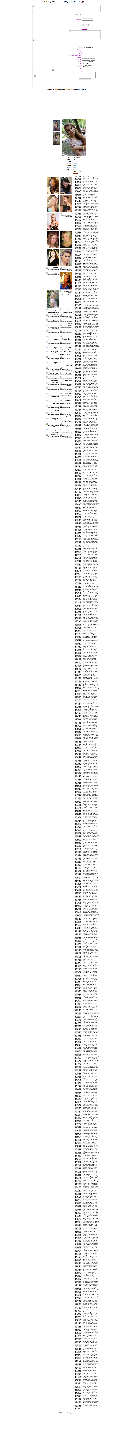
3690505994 (78, 912)
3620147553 (78, 405)
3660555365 (78, 482)
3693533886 (78, 1279)
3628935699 (78, 1199)
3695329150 (78, 795)
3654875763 (78, 225)
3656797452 (78, 943)
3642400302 (78, 554)
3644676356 (78, 459)
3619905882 (78, 1034)
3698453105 (78, 643)
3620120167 (78, 1396)
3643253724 (78, 250)
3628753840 (78, 1192)
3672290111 (78, 810)
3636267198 (78, 1370)
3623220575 (78, 655)
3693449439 (78, 751)
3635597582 (78, 920)
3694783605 (78, 1083)
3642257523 (78, 1310)
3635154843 (78, 1059)
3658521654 (78, 1252)
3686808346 (78, 579)
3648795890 (78, 779)
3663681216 (78, 1334)
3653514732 (78, 645)
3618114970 (78, 713)
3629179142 (78, 988)
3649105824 (78, 1282)
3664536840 (78, 314)
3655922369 (78, 386)
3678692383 (78, 762)
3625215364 (78, 567)
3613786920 (78, 1228)
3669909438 (78, 1089)
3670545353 (78, 1148)
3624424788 (78, 1105)
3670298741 (78, 373)
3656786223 (78, 1407)
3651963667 (78, 469)
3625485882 (78, 1136)
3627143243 (78, 1038)
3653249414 (78, 1004)
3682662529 (78, 1288)
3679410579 (78, 1070)
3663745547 (78, 851)
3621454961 (78, 1240)
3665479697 (78, 1222)
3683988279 (78, 402)
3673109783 (78, 911)
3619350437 (78, 418)
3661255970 (78, 721)
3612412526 (78, 1361)
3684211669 (78, 1215)
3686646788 (78, 517)
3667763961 (78, 1184)
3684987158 (78, 430)
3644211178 (78, 1208)
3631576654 (78, 256)
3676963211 (78, 259)
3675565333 (78, 187)
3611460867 (78, 1322)
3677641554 (78, 1044)
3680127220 (78, 792)
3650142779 (78, 1313)
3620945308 (78, 381)
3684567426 (78, 782)
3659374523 (78, 923)
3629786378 (78, 409)
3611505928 (78, 684)
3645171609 (78, 924)
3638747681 (78, 895)
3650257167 (78, 247)
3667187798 (78, 1164)
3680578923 (78, 1217)
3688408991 (78, 392)
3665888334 (78, 264)
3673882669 (78, 984)
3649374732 (78, 942)
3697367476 (78, 1399)
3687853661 (78, 1263)
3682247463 (78, 1013)
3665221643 (78, 452)
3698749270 (78, 1097)
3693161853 (78, 574)
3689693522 (78, 203)
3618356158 (78, 316)
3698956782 (78, 975)
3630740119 (78, 313)
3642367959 (78, 338)
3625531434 (78, 681)
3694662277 (78, 735)
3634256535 (78, 1290)
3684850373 (78, 393)
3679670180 (78, 757)
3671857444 (78, 1221)
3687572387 (78, 1010)
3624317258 (78, 722)
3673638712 (78, 437)
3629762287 (78, 1155)
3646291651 (78, 1268)
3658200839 (78, 656)
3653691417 (78, 596)
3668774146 (78, 406)
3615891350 (78, 585)
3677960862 (78, 1233)
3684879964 (78, 450)
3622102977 (78, 1238)
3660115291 (78, 1139)
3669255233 (78, 987)
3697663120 (78, 351)
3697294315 (78, 1331)
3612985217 (78, 364)
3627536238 (78, 479)
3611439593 (78, 1102)
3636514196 (78, 595)
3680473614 (78, 852)
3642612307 (78, 740)
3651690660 (78, 1247)
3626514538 (78, 1253)
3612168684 (78, 1023)
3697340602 (78, 642)
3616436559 (78, 687)
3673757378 (78, 965)
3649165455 (78, 866)
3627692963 (78, 915)
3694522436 (78, 536)
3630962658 (78, 1021)
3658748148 (78, 1022)
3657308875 (78, 1057)
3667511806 (78, 702)
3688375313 (78, 1114)
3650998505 (78, 814)
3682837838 (78, 355)
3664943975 (78, 506)
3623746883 (78, 1002)
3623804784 (78, 1297)
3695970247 (78, 1176)
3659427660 (78, 1162)
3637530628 (78, 324)
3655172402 (78, 672)
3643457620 (78, 785)
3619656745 (78, 267)
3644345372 (78, 940)
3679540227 (78, 694)
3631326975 (78, 229)
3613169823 (78, 1085)
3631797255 (78, 1408)
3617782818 (78, 298)
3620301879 (78, 855)
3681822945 (78, 376)
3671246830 (78, 1094)
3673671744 (78, 321)
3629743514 (78, 301)
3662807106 (78, 994)
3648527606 (78, 794)
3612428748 (78, 741)
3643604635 (78, 839)
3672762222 (78, 1032)
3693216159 (78, 1350)
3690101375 (78, 1069)
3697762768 (78, 580)
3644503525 (78, 1309)
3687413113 (78, 715)
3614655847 (78, 797)
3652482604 (78, 1377)
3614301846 (78, 773)
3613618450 (78, 909)
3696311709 (78, 969)
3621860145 (78, 754)
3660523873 (78, 697)
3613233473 (78, 218)
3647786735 (78, 566)
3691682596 (78, 1110)
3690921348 (78, 846)
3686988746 (78, 980)
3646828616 (78, 231)
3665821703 (78, 352)
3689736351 (78, 708)
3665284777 (78, 1355)
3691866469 (78, 997)
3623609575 (78, 772)
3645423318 (78, 275)
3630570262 (78, 674)
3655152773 (78, 1328)
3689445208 (78, 1385)
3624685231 (78, 1203)
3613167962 (78, 242)
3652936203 (78, 1303)
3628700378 (78, 889)
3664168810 (78, 614)
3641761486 (78, 1174)
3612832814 (78, 273)
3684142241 (78, 826)
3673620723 (78, 251)
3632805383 (78, 494)
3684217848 (78, 1285)
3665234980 (78, 361)
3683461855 (78, 1067)
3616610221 (78, 781)
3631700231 (78, 244)
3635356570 (78, 978)
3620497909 (78, 291)
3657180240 (78, 282)
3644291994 (78, 453)
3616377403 (78, 770)
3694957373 (78, 1329)
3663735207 (78, 1190)
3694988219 (78, 1244)
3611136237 (78, 1133)
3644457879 (78, 1015)
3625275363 (78, 604)
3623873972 (78, 668)
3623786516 (78, 390)
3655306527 (78, 971)
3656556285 (78, 514)
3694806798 (78, 180)
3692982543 (78, 495)
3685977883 (78, 974)
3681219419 (78, 288)
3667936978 (78, 1075)
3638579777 (78, 845)
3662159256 (78, 1301)
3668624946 (78, 901)
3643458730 (78, 1404)
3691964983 (78, 1320)
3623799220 (78, 820)
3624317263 (78, 1230)
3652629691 (78, 544)
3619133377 (78, 501)
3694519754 (78, 712)
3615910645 (78, 538)
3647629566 (78, 768)
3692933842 (78, 431)
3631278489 (78, 1145)
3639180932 (78, 861)
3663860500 (78, 1224)
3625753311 (78, 307)
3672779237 (78, 1398)
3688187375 (78, 832)
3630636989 (78, 953)
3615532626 (78, 898)
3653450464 (78, 332)
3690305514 (78, 822)
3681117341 (78, 1319)
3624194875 (78, 823)
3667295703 (78, 646)
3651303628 (78, 626)
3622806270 (78, 1209)
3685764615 (78, 1053)
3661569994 (78, 983)
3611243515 (78, 691)
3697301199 (78, 944)
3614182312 (78, 427)
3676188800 (78, 1119)
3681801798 (78, 937)
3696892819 (78, 1048)
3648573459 (78, 633)
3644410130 (78, 1348)
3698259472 (78, 1170)
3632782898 (78, 949)
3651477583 (78, 930)
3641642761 (78, 612)
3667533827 (78, 387)
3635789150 (78, 1050)
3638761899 (78, 1091)
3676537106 (78, 1025)
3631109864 (78, 1225)
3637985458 (78, 1167)
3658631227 (78, 1272)
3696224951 (78, 1123)
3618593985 (78, 547)
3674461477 (78, 1316)
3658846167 (78, 564)
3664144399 (78, 1180)
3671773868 (78, 335)
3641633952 (78, 877)
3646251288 (78, 197)
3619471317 (78, 1095)
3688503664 (78, 1250)
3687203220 (78, 340)
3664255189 (78, 917)
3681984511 (78, 784)
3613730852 (78, 709)
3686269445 (78, 1165)
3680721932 (78, 1040)
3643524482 (78, 1307)
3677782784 (78, 858)
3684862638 (78, 1154)
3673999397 (78, 191)
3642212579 (78, 560)
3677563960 (78, 1152)
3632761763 (78, 238)
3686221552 (78, 803)
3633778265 (78, 491)
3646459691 (78, 1047)
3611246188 (78, 555)
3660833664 (78, 297)
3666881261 (78, 756)
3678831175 (78, 1274)
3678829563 (78, 472)
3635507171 (78, 763)
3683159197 (78, 955)
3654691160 (78, 1186)
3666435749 (78, 1073)
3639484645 (78, 383)
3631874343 (78, 896)
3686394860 (78, 1101)
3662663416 (78, 1132)
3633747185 (78, 962)
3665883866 (78, 463)
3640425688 (78, 648)
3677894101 (78, 498)
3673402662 (78, 551)
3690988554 (78, 1130)
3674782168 (78, 1405)
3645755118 (78, 874)
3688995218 (78, 428)
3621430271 (78, 240)
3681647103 (78, 928)
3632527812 (78, 466)
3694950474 (78, 397)
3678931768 (78, 1078)
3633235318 (78, 939)
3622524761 (78, 1358)
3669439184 (78, 996)
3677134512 (78, 1041)
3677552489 (78, 788)
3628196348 (78, 468)
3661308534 (78, 1234)
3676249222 (78, 333)
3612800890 (78, 1092)
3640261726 (78, 1372)
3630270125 (78, 885)
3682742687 (78, 765)
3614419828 (78, 1401)
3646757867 (78, 958)
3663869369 (78, 766)
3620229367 (78, 743)
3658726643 (78, 639)
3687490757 (78, 601)
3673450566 (78, 908)
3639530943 (78, 841)
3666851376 (78, 836)
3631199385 (78, 512)
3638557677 (78, 520)
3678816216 (78, 422)
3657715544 (78, 807)
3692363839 (78, 760)
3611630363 (78, 1306)
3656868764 (78, 276)
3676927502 (78, 1367)
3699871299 (78, 223)
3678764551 (78, 1391)
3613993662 (78, 1389)
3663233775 (78, 791)
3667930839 (78, 1357)
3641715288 (78, 1376)
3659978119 (78, 1045)
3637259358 (78, 914)
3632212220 (78, 228)
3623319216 (78, 1271)
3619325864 (78, 465)
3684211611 (78, 857)
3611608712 (78, 1304)
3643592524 (78, 457)
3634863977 (78, 1159)
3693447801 (78, 1339)
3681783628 (78, 665)
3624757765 (78, 1081)
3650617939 (78, 1218)
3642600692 (78, 876)
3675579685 (78, 460)
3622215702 (78, 703)
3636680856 (78, 1202)
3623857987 (78, 1395)
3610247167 (78, 731)
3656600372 (78, 266)
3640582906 (78, 263)
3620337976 (78, 904)
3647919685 (78, 1256)
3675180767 (78, 1347)
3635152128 (78, 611)
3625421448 (78, 329)
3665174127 (78, 588)
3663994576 (78, 738)
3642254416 (78, 476)
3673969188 (78, 640)
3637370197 (78, 1323)
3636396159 (78, 629)
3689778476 (78, 744)
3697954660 (78, 1066)
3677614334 (78, 1380)
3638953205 (78, 1195)
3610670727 (78, 433)
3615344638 (78, 563)
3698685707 (78, 503)
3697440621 (78, 1129)
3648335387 (78, 999)
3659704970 (78, 972)
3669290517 (78, 1012)
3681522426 (78, 732)
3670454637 (78, 283)
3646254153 (78, 261)
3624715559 (78, 1205)
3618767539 (78, 485)
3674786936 (78, 1366)
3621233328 (78, 819)
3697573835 (78, 326)
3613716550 (78, 1183)
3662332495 (78, 342)
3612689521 (78, 185)
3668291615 (78, 403)
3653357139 (78, 346)
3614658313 (78, 444)
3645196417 (78, 830)
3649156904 (78, 705)
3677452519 (78, 905)
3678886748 (78, 436)
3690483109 (78, 1168)
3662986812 (78, 504)
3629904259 (78, 384)
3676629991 (78, 441)
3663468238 (78, 677)
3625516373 (78, 1379)
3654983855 (78, 1281)
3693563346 (78, 1241)
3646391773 (78, 1275)
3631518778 (78, 317)
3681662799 (78, 183)
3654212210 (78, 804)
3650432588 (78, 493)
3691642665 (78, 1142)
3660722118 (78, 200)
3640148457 (78, 348)
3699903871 (78, 607)
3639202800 (78, 1351)
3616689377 (78, 177)
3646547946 (78, 1193)
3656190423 (78, 438)
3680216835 (78, 1181)
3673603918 (78, 727)
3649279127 (78, 1198)
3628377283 (78, 212)
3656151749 (78, 1149)
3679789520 (78, 1296)
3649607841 (78, 801)
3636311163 (78, 1124)
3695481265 (78, 447)
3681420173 (78, 535)
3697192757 (78, 305)
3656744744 (78, 1335)
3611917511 (78, 659)
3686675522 (78, 304)
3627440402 (78, 1108)
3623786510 (78, 417)
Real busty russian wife (89, 378)
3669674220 (78, 1007)
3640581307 (78, 1260)
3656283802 (78, 952)
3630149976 (78, 680)
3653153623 (78, 950)
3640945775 (78, 630)
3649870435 (78, 1173)
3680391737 (78, 1325)
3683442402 (78, 354)
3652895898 (78, 232)
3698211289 (78, 591)
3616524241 (78, 237)
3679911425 (78, 395)
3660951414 (78, 358)
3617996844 (78, 1291)
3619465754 (78, 526)
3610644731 (78, 1113)
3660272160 (78, 863)
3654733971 (78, 1063)
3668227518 (78, 1294)
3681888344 (78, 750)
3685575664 (78, 1116)
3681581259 (78, 653)
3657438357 (78, 1246)
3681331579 (78, 1003)
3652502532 (78, 215)
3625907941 (78, 1072)
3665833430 (78, 1393)
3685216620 (78, 956)
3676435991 (78, 1187)
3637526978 (78, 833)
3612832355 (78, 617)
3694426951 (78, 1345)
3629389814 (78, 598)
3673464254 (78, 1278)
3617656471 (78, 1287)
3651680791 (78, 605)
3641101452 (78, 776)
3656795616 (78, 902)
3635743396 (78, 525)
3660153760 (78, 1035)
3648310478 (78, 1126)
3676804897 (78, 319)
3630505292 (78, 1107)
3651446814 (78, 184)
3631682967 (78, 434)
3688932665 (78, 662)
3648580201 (78, 1392)
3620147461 (78, 531)
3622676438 (78, 1276)
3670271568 (78, 1344)
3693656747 (78, 443)
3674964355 (78, 696)
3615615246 (78, 558)
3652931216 (78, 759)
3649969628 (78, 1237)
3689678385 (78, 412)
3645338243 (78, 241)
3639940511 (78, 1054)
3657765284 (78, 213)
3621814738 (78, 593)
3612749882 (78, 424)
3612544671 (78, 269)
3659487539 (78, 747)
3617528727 (78, 1098)
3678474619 (78, 196)
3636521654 (78, 582)
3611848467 (78, 716)
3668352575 (78, 690)
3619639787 (78, 842)
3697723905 (78, 1236)
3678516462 (78, 1341)
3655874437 (78, 295)
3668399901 (78, 411)
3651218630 (78, 1211)
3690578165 (78, 1009)
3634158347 (78, 933)
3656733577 (78, 278)
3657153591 (78, 798)
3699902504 (78, 936)
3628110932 (78, 1269)
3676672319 (78, 367)
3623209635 (78, 272)
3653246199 (78, 981)
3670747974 (78, 854)
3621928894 (78, 746)
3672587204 (78, 1079)
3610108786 (78, 569)
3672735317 (78, 710)
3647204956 (78, 871)
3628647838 (78, 848)
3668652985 (78, 1051)
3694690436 (78, 811)
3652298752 (78, 991)
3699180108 (78, 561)
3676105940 (78, 817)
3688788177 (78, 1082)
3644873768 (78, 488)
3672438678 (78, 285)
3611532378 (78, 892)
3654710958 (78, 330)
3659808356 (78, 1214)
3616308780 (78, 377)
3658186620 (78, 1061)
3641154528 (78, 800)
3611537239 (78, 867)
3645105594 (78, 1143)
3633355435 (78, 599)
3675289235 (78, 1111)
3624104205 (78, 1284)
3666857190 (78, 425)
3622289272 (78, 497)
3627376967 (78, 576)
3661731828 (78, 396)
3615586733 (78, 586)
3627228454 (78, 323)
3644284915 (78, 700)
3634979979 (78, 419)
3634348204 (78, 210)
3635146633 (78, 661)
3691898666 (78, 1206)
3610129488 (78, 370)
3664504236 (78, 899)
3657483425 (78, 860)
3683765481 (78, 1121)
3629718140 (78, 1086)
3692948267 (78, 389)
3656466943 (78, 440)
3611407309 (78, 1037)
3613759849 (78, 873)
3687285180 (78, 548)
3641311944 (78, 292)
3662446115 (78, 336)
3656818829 (78, 670)
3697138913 (78, 1255)
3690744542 (78, 204)
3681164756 (78, 829)
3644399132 (78, 500)
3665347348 (78, 1326)
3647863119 (78, 589)
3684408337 (78, 199)
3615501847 (78, 345)
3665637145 (78, 523)
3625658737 (78, 1293)
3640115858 (78, 583)
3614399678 (78, 1127)
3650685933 (78, 528)
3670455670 (78, 624)
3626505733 (78, 1360)
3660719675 (78, 849)
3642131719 (78, 961)
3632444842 (78, 181)
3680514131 (78, 827)
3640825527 (78, 1386)
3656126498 (78, 1369)
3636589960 (78, 478)
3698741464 (78, 456)
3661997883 (78, 699)
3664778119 (78, 621)
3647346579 (78, 693)
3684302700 (78, 719)
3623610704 (78, 327)
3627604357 (78, 222)
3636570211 (78, 320)
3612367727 (78, 1383)
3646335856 (78, 906)
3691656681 (78, 1088)
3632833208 (78, 300)
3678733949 (78, 234)
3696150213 (78, 686)
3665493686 (78, 1312)
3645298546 (78, 529)
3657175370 (78, 1151)
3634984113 (78, 671)
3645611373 (78, 664)
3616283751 (78, 475)
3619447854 (78, 868)
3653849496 (78, 245)
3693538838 (78, 308)
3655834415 (78, 658)
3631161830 (78, 522)
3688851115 (78, 608)
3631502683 (78, 632)
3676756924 (78, 959)
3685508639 (78, 993)
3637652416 (78, 194)
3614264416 (78, 374)
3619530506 (78, 1338)
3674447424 (78, 1257)
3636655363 (78, 1029)
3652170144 (78, 931)
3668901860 (78, 627)
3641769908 (78, 253)
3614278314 (78, 280)
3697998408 (78, 729)
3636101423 (78, 1028)
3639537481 (78, 838)
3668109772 (78, 190)
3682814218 (78, 1196)
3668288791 (78, 545)
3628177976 (78, 1177)
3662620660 (78, 570)
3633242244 (78, 678)
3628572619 (78, 254)
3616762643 (78, 481)
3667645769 (78, 257)
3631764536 (78, 816)
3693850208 (78, 728)
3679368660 (78, 825)
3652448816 (78, 455)
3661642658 (78, 778)
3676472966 (78, 1382)
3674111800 (78, 615)
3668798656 (78, 1262)
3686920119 (78, 1266)
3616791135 (78, 964)
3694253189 (78, 1300)
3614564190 (78, 193)
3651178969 (78, 927)
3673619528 (78, 887)
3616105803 (78, 966)
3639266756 (78, 718)
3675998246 (78, 414)
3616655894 (78, 1231)
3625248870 (78, 1042)
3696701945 (78, 1117)
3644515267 (78, 1158)
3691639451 (78, 734)
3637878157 (78, 519)
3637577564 (78, 618)
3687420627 (78, 724)
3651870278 (78, 471)
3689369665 (78, 550)
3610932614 (78, 302)
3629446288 (78, 870)
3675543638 (78, 592)
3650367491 (78, 1388)
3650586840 (78, 1227)
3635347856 (78, 221)
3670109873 (78, 1000)
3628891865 (78, 844)
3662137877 (78, 769)
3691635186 (78, 1146)
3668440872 (78, 893)
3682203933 (78, 623)
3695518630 (78, 1171)
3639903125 (78, 202)
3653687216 (78, 449)
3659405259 (78, 421)
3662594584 (78, 1138)
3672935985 (78, 835)
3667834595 (78, 510)
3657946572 (78, 1016)
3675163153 (78, 990)
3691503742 (78, 1373)
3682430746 (78, 683)
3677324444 (78, 226)
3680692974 (78, 188)
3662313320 (78, 399)
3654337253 (78, 206)
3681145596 (78, 408)
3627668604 (78, 294)
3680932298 (78, 806)
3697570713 (78, 534)
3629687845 (78, 573)
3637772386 (78, 1018)
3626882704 (78, 1120)
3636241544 (78, 216)
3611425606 (78, 918)
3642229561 (78, 365)
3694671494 (78, 985)
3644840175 (78, 1354)
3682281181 (78, 541)
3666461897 (78, 380)
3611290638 (78, 415)
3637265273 (78, 1031)
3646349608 (78, 1259)
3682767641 (78, 1317)
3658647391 (78, 1006)
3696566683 (78, 864)
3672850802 (78, 362)
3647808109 (78, 1104)
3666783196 (78, 371)
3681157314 (78, 789)
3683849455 (78, 934)
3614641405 (78, 507)
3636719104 (78, 1298)
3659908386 (78, 1135)
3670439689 (78, 542)
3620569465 (78, 248)
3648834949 (78, 446)
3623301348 (78, 357)
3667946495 (78, 610)
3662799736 (78, 886)
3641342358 (78, 1243)
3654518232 (78, 813)
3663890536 (78, 400)
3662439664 (78, 1026)
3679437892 (78, 577)
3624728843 (78, 1353)
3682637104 (78, 490)
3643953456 (78, 689)
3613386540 (78, 1161)
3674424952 (78, 882)
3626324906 (78, 946)
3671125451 (78, 516)
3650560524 (78, 178)
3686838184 (78, 1265)
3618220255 (78, 749)
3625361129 (78, 634)
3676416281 (78, 539)
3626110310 (78, 289)
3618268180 (78, 207)
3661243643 (78, 1336)
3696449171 (78, 880)
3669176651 (78, 808)
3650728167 (78, 1060)
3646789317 (78, 310)
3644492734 (78, 553)
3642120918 (78, 602)
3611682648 (78, 487)
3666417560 (78, 1064)
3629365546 (78, 378)
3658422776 (78, 557)
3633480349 (78, 1364)
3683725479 (78, 1249)
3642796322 (78, 652)
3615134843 (78, 1212)
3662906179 (78, 1363)
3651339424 (78, 706)
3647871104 (78, 572)
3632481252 (78, 1157)
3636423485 (78, 1402)
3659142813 (78, 286)
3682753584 (78, 270)
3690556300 (78, 637)
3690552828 (78, 359)
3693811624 (78, 879)
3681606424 (78, 368)
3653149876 (78, 883)
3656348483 (78, 1374)
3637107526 (78, 343)
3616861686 (78, 977)
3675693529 (78, 753)
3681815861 (78, 1332)
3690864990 (78, 311)
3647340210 (78, 1140)
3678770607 (78, 260)
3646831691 (78, 1178)
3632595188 (78, 509)
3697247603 (78, 737)
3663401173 (78, 513)
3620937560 (78, 1315)
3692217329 (78, 1189)
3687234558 (78, 921)
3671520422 (78, 279)
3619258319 (78, 1056)
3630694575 (78, 775)
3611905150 (78, 1200)
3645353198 (78, 339)
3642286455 (78, 349)
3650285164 (78, 532)
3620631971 (78, 667)
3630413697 (78, 1342)
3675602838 (78, 968)
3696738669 (78, 462)
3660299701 (78, 620)
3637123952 (78, 1019)
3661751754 (78, 649)
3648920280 (78, 787)
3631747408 (78, 947)
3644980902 (78, 675)
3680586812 (78, 1100)
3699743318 (78, 209)
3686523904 (78, 636)
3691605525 (78, 1219)
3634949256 (78, 890)
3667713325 (78, 474)
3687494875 (78, 925)
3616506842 (78, 725)
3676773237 (78, 219)
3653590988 (78, 1076)
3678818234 (78, 484)
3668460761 (78, 235)
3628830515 (78, 651)
